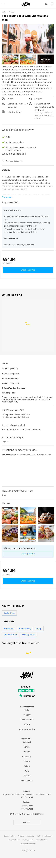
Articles (21, 836)
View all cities (27, 780)
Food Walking (25, 628)
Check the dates (28, 270)
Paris (27, 771)
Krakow (26, 766)
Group (38, 628)
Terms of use (14, 840)
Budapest (27, 742)
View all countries (27, 729)
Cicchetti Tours (10, 634)
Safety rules (47, 836)
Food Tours (9, 628)
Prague (27, 752)
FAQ (38, 836)
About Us (30, 836)
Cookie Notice (9, 836)
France (27, 724)
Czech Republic (26, 720)
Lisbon (27, 761)
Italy (27, 710)
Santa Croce (9, 613)
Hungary (26, 715)
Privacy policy (27, 840)
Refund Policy (41, 840)
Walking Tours (28, 634)
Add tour (26, 822)
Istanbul (27, 776)
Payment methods (28, 844)
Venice (27, 747)
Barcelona (26, 756)
